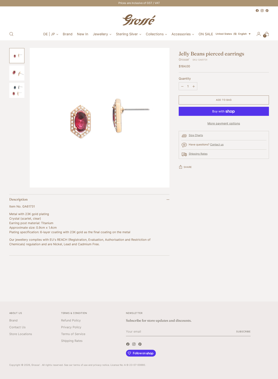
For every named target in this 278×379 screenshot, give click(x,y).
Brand (13, 320)
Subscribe (243, 331)
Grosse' (184, 60)
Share (188, 167)
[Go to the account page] (258, 34)
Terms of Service (73, 334)
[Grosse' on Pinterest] (267, 10)
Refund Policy (71, 320)
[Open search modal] (11, 34)
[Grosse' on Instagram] (262, 10)
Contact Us (17, 327)
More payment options (223, 123)
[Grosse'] (139, 20)
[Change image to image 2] (16, 73)
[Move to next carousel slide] (265, 288)
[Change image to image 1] (16, 55)
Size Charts (196, 135)
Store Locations (20, 334)
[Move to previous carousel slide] (257, 288)
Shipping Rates (198, 153)
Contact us (217, 144)
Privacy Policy (71, 327)
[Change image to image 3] (16, 90)
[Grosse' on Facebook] (257, 10)
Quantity (185, 79)
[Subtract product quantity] (182, 86)
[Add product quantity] (193, 86)
